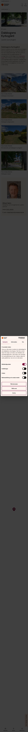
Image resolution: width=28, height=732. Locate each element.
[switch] (24, 369)
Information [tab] (14, 342)
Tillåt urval (14, 388)
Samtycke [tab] (5, 342)
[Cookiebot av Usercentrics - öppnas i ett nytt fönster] (20, 338)
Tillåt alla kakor (14, 384)
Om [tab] (23, 342)
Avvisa (14, 393)
